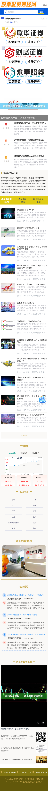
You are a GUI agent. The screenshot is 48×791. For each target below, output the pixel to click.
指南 (34, 528)
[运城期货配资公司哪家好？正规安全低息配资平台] (41, 749)
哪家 (34, 505)
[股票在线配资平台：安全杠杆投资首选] (24, 106)
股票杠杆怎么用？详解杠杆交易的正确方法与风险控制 (32, 266)
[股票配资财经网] (19, 4)
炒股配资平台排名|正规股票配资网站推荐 (31, 378)
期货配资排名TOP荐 (25, 209)
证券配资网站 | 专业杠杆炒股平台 (31, 415)
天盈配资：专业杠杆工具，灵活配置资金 (32, 340)
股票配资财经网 (10, 772)
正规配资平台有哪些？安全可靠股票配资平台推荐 (32, 247)
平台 (13, 511)
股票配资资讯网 (41, 772)
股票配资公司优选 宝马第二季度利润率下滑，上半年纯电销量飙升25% (18, 737)
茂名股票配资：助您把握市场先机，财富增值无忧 (26, 634)
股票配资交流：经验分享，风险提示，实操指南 (25, 594)
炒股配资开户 (13, 522)
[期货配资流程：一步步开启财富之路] (24, 696)
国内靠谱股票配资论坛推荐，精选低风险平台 (32, 359)
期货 (34, 522)
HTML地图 (39, 779)
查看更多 (24, 435)
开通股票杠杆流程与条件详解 (29, 321)
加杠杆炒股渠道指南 (25, 302)
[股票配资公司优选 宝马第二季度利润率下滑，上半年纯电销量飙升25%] (41, 737)
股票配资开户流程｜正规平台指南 (31, 284)
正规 (13, 517)
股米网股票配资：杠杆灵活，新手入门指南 (32, 397)
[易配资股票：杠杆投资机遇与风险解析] (41, 759)
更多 (43, 18)
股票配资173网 (25, 772)
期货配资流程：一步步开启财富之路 (15, 728)
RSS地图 (30, 779)
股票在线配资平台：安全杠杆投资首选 (18, 117)
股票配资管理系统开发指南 (28, 228)
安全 (13, 528)
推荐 (13, 505)
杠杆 (34, 499)
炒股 (13, 499)
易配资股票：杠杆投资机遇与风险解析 (17, 759)
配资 (34, 511)
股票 (34, 517)
